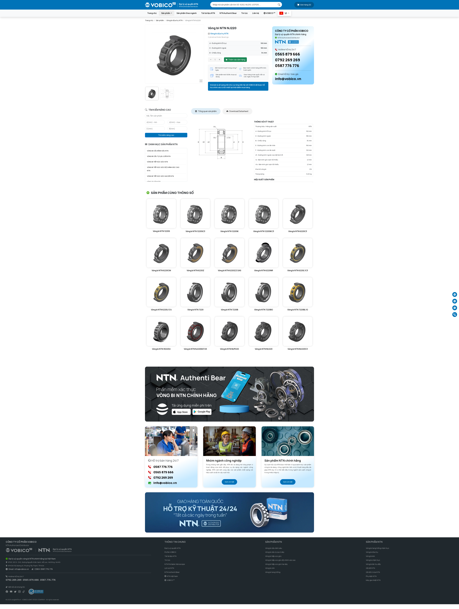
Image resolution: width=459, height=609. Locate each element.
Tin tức (244, 13)
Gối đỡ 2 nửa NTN (373, 572)
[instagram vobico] (19, 591)
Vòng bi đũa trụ (372, 552)
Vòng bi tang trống (272, 572)
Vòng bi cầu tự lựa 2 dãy (274, 552)
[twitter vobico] (15, 591)
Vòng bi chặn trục (373, 560)
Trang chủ (152, 13)
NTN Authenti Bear (228, 13)
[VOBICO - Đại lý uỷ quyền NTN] (287, 42)
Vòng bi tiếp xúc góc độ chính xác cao (280, 560)
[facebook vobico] (7, 591)
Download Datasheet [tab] (238, 111)
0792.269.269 (13, 579)
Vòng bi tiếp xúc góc (273, 556)
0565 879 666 (287, 54)
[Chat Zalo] (454, 294)
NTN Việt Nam (172, 576)
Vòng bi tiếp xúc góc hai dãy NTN (160, 176)
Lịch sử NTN (169, 568)
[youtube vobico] (11, 591)
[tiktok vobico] (23, 591)
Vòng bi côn (270, 568)
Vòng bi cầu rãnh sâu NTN (157, 151)
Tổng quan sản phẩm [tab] (207, 111)
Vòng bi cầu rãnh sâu (273, 548)
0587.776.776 (48, 579)
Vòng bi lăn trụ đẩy (373, 564)
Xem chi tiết (229, 482)
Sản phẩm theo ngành (187, 13)
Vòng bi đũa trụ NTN (174, 20)
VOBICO (270, 13)
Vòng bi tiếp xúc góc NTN (157, 162)
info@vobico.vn (288, 78)
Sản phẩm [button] (166, 13)
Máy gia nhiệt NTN (373, 580)
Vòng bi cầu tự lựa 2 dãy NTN (158, 156)
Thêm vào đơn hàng (236, 59)
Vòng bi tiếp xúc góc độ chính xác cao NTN (163, 169)
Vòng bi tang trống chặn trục (377, 548)
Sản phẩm (160, 20)
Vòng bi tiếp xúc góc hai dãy (276, 564)
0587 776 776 (287, 65)
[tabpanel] (252, 152)
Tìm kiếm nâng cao (166, 135)
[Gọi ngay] (454, 314)
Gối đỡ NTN (370, 568)
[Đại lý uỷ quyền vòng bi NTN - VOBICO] (39, 549)
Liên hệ (255, 13)
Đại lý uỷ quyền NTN (172, 548)
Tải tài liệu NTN (208, 13)
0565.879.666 (31, 579)
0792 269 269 (287, 59)
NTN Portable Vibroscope (174, 564)
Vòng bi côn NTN (154, 182)
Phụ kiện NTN (371, 576)
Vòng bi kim (370, 556)
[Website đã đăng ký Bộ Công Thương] (36, 591)
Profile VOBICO (170, 552)
